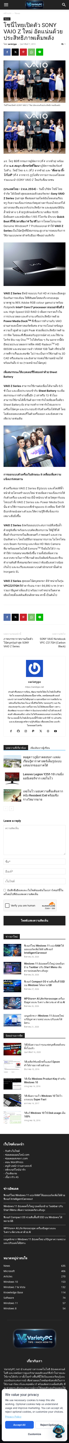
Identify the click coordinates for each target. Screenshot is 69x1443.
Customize (34, 1434)
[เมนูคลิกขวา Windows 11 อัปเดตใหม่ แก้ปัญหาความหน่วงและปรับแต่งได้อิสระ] (12, 1020)
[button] (6, 5)
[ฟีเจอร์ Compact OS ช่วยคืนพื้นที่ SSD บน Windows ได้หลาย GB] (12, 986)
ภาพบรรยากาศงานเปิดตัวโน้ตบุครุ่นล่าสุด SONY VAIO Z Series (18, 642)
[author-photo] (34, 676)
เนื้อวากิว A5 (12, 1177)
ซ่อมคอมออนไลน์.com (17, 1154)
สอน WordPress (14, 1162)
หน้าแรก (7, 13)
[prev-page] (6, 808)
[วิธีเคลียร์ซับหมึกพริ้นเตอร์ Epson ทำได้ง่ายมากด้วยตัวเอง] (12, 1066)
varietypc (12, 44)
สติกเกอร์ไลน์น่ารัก (15, 1169)
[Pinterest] (23, 52)
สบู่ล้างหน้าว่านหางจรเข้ (18, 1166)
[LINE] (39, 52)
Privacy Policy (13, 1416)
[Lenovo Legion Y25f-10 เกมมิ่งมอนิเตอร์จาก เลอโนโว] (12, 778)
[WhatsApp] (31, 52)
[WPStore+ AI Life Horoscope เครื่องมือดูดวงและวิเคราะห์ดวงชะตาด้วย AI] (12, 1003)
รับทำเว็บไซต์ (12, 1151)
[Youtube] (57, 731)
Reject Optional (49, 1424)
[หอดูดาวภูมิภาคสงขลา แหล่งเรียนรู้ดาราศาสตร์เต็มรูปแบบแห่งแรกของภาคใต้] (12, 761)
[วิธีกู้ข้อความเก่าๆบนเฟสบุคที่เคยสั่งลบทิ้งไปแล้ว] (12, 1049)
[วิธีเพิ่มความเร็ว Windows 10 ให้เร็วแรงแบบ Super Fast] (12, 1100)
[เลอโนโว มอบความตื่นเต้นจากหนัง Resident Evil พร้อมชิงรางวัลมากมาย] (12, 795)
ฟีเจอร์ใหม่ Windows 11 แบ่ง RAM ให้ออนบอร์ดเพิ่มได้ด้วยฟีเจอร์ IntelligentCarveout (44, 949)
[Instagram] (27, 731)
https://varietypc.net (34, 687)
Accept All (19, 1424)
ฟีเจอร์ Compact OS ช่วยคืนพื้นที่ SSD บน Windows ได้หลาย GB (33, 1219)
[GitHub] (20, 731)
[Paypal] (35, 731)
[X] (15, 52)
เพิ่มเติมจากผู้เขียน (40, 747)
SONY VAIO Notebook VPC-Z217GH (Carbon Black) (52, 642)
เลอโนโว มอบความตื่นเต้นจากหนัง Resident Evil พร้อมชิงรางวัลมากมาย (43, 795)
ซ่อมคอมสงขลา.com (16, 1158)
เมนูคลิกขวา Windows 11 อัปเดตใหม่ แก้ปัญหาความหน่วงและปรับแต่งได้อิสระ (44, 1019)
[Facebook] (7, 52)
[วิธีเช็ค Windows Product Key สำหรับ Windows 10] (12, 1083)
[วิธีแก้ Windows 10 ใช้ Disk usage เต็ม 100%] (12, 1117)
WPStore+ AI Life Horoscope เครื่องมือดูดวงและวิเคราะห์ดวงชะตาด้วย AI (30, 1230)
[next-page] (11, 808)
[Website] (49, 731)
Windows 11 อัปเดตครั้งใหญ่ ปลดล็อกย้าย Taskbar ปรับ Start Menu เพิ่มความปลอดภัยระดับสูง (44, 967)
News (17, 13)
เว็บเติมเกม (11, 1173)
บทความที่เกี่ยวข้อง (16, 747)
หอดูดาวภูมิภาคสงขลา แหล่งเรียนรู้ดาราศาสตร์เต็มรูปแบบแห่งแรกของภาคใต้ (42, 761)
